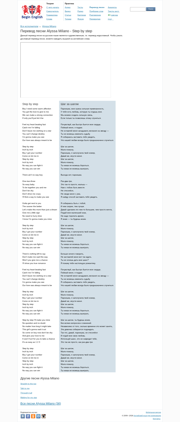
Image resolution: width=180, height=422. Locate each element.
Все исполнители (29, 26)
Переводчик (94, 19)
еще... (110, 19)
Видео (68, 11)
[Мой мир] (38, 416)
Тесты (80, 7)
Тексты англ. (113, 11)
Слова (49, 19)
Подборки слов (96, 11)
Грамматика (52, 15)
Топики (68, 19)
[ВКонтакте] (23, 416)
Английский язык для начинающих (147, 416)
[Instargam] (43, 416)
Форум (80, 19)
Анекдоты (112, 7)
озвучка (114, 15)
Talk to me (25, 388)
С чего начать (52, 7)
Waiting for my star (28, 397)
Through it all (26, 393)
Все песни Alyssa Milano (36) (40, 403)
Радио (80, 11)
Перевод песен (96, 7)
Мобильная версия (153, 412)
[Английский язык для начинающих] (32, 18)
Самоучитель (52, 11)
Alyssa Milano (49, 26)
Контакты (156, 419)
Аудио (67, 7)
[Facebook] (28, 416)
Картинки (81, 15)
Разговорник (95, 15)
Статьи (68, 15)
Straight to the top (28, 384)
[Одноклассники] (33, 416)
